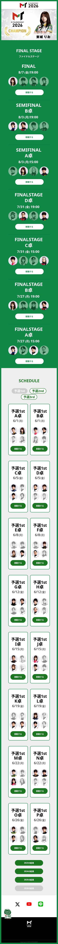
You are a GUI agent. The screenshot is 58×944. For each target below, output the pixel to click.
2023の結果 (29, 863)
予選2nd (38, 391)
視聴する (29, 92)
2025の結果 (29, 879)
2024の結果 (29, 871)
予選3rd (29, 397)
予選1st (19, 391)
